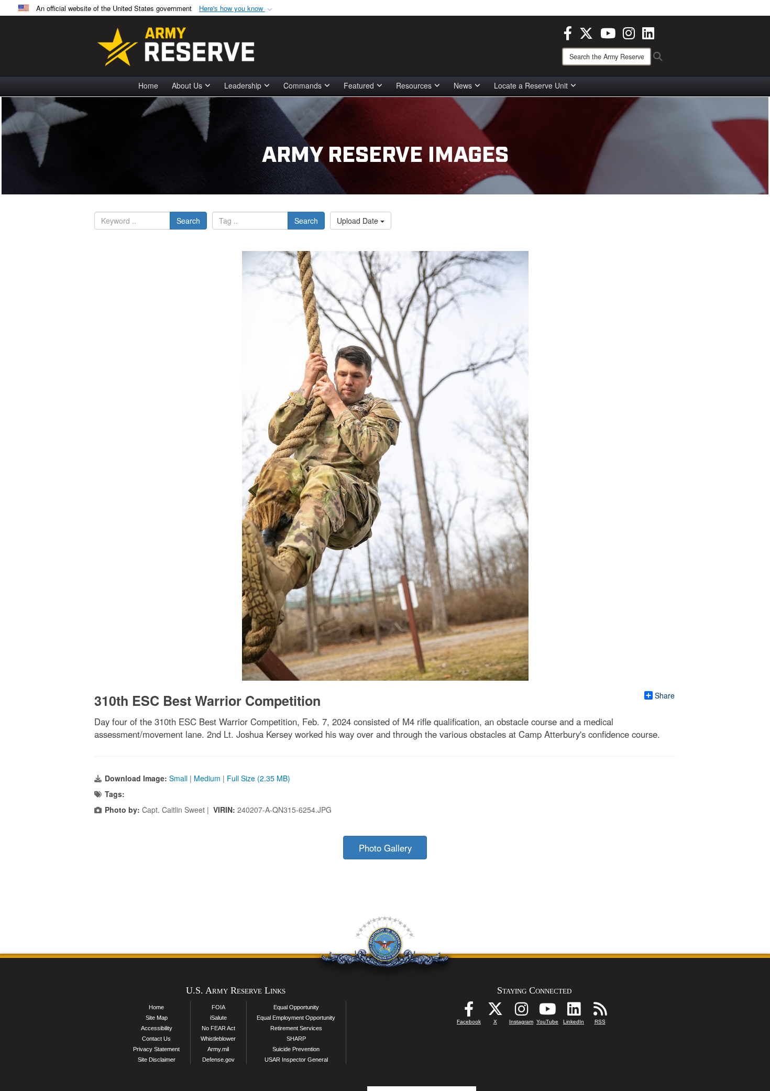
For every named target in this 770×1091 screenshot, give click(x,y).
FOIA (218, 1007)
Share (665, 695)
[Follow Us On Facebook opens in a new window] (469, 1012)
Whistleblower (218, 1038)
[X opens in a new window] (586, 32)
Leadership (242, 85)
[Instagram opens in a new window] (629, 32)
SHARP (296, 1038)
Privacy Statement (156, 1049)
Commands (302, 85)
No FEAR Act (218, 1028)
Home (148, 85)
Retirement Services (296, 1028)
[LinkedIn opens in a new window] (648, 32)
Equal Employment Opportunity (296, 1017)
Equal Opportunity (296, 1007)
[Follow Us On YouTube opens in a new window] (547, 1012)
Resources (414, 85)
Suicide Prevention (296, 1049)
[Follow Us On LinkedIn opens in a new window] (573, 1012)
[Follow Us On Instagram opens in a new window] (521, 1012)
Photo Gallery (385, 848)
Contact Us (156, 1038)
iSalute (218, 1017)
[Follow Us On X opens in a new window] (495, 1012)
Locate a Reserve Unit (531, 85)
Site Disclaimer (156, 1059)
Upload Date (358, 220)
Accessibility (156, 1028)
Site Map (157, 1017)
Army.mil (218, 1049)
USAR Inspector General (296, 1059)
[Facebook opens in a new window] (568, 32)
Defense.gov (218, 1059)
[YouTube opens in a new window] (607, 32)
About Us (187, 85)
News (463, 85)
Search (188, 220)
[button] (236, 8)
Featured (359, 85)
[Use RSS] (600, 1012)
